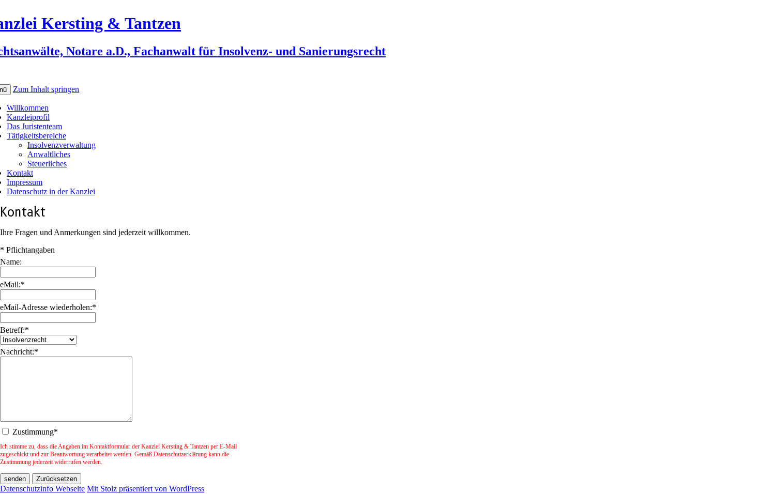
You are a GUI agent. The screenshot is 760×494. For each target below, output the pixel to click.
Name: (11, 261)
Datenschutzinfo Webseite (42, 488)
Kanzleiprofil (28, 117)
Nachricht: (19, 351)
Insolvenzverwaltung (61, 145)
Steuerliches (47, 163)
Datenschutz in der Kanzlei (51, 191)
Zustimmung (35, 431)
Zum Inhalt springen (46, 89)
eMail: (12, 284)
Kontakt (20, 172)
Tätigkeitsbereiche (36, 135)
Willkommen (28, 107)
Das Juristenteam (34, 126)
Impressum (24, 182)
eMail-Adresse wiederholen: (48, 307)
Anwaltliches (48, 154)
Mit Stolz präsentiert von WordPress (145, 488)
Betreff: (14, 330)
